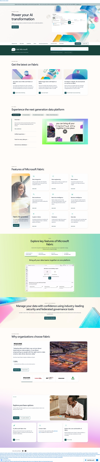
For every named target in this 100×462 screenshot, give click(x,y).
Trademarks (36, 461)
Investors (42, 457)
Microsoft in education (25, 454)
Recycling (45, 461)
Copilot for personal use (42, 453)
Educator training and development (75, 454)
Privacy (21, 461)
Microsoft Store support (81, 453)
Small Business (50, 455)
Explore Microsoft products (52, 453)
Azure (54, 455)
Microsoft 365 (20, 455)
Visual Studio (15, 457)
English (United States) (4, 458)
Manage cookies (26, 461)
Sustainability (60, 457)
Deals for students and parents (88, 454)
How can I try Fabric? (68, 52)
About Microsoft (24, 457)
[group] (50, 357)
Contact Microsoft (16, 461)
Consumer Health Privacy (4, 461)
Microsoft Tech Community (87, 455)
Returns (87, 453)
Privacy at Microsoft (37, 457)
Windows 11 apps (60, 453)
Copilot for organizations (33, 453)
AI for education (97, 454)
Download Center (73, 453)
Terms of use (31, 461)
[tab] (16, 115)
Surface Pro (2, 453)
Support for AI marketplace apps (75, 455)
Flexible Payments (17, 454)
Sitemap (11, 461)
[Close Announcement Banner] (86, 4)
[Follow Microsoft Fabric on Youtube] (25, 451)
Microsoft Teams (36, 455)
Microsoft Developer (59, 455)
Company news (30, 457)
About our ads (50, 461)
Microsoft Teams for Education (43, 454)
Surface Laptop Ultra (14, 453)
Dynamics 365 (14, 455)
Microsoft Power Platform (27, 455)
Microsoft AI (2, 455)
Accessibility (55, 457)
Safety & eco (41, 461)
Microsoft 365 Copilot (43, 455)
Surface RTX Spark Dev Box (23, 453)
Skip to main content (4, 0)
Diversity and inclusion (48, 457)
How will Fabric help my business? (56, 52)
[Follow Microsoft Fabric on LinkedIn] (23, 451)
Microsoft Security (8, 455)
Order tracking (91, 453)
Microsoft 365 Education (53, 454)
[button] (69, 22)
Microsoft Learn (66, 455)
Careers (19, 457)
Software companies (8, 457)
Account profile (67, 453)
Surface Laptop (7, 453)
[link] (14, 44)
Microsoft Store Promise (9, 454)
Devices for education (33, 454)
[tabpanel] (50, 137)
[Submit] (86, 48)
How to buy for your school (64, 454)
